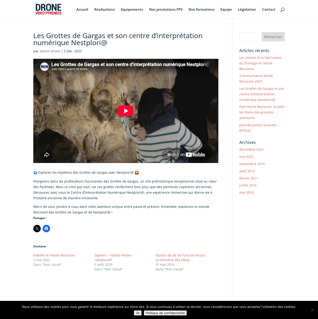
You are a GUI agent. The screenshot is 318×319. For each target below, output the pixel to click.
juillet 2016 (248, 185)
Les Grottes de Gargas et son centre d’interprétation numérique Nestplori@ (261, 94)
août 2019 (247, 171)
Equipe (226, 10)
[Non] (312, 310)
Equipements (132, 10)
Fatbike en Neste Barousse (54, 255)
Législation (247, 10)
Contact (268, 10)
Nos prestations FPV (166, 10)
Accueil (82, 10)
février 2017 (248, 178)
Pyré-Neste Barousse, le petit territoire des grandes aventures (261, 112)
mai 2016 (246, 192)
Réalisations (104, 10)
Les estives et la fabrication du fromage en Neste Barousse (260, 63)
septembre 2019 (252, 164)
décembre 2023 (251, 149)
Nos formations (201, 10)
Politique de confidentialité (165, 313)
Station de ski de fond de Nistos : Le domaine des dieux (181, 257)
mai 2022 (246, 156)
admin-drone (50, 51)
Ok (138, 313)
